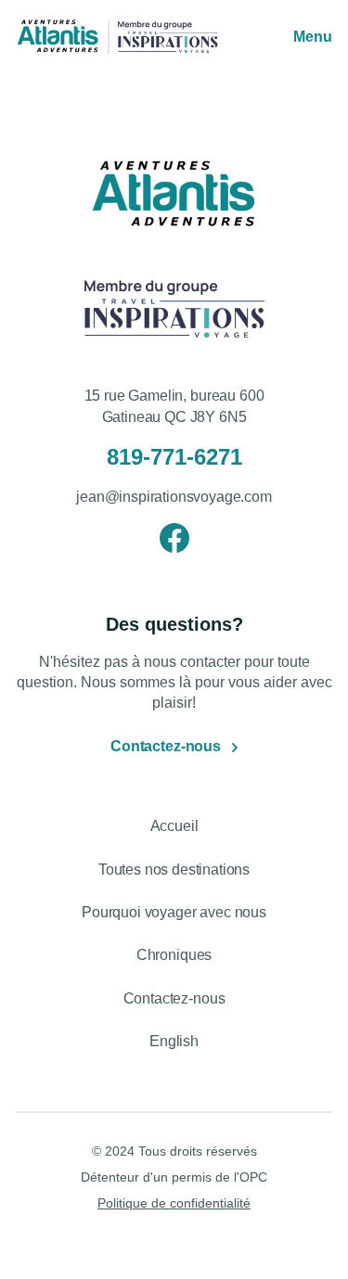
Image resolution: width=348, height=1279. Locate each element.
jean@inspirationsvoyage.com (174, 497)
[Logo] (58, 37)
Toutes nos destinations (174, 869)
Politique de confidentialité (174, 1203)
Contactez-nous (165, 746)
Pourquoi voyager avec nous (174, 912)
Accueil (174, 826)
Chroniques (174, 955)
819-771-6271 (174, 456)
